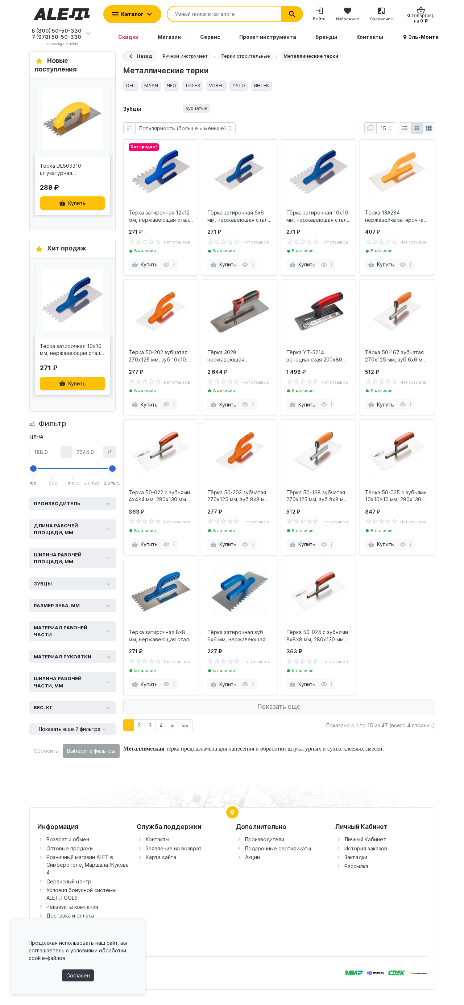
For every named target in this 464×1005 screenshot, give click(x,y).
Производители (264, 839)
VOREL (216, 85)
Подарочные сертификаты (278, 848)
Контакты (157, 839)
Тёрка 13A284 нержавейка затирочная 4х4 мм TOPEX (395, 216)
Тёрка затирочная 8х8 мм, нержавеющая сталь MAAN (160, 636)
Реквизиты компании (72, 907)
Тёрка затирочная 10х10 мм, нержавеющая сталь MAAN (317, 216)
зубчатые (197, 108)
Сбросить (46, 751)
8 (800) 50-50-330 (57, 31)
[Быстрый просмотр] (102, 110)
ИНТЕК (261, 85)
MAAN (151, 85)
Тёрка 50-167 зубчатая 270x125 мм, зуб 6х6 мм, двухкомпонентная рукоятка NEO (396, 356)
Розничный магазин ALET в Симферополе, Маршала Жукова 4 (87, 864)
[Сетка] (417, 128)
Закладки (355, 857)
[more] (174, 264)
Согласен (78, 975)
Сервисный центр (68, 881)
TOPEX (192, 85)
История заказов (365, 848)
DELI (131, 85)
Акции (252, 857)
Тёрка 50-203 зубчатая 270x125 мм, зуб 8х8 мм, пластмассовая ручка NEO (238, 496)
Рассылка (356, 866)
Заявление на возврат (174, 848)
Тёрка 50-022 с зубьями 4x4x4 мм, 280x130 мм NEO (159, 496)
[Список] (405, 128)
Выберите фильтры (91, 751)
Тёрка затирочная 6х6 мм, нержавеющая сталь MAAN (238, 216)
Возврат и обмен (67, 839)
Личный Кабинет (365, 839)
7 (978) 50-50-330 (56, 37)
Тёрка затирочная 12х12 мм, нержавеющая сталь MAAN (160, 216)
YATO (238, 85)
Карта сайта (161, 857)
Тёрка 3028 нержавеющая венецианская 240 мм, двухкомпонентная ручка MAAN (239, 356)
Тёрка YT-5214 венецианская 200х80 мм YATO (314, 356)
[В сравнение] (102, 125)
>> (185, 725)
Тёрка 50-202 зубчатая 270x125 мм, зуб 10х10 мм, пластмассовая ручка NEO (158, 356)
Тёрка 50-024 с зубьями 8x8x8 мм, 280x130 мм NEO (317, 636)
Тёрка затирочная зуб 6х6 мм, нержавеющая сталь (236, 636)
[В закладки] (102, 94)
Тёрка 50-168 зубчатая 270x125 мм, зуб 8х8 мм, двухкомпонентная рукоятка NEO (317, 496)
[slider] (33, 468)
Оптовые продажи (69, 848)
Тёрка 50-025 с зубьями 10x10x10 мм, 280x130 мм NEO (396, 496)
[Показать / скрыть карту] (232, 812)
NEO (171, 85)
